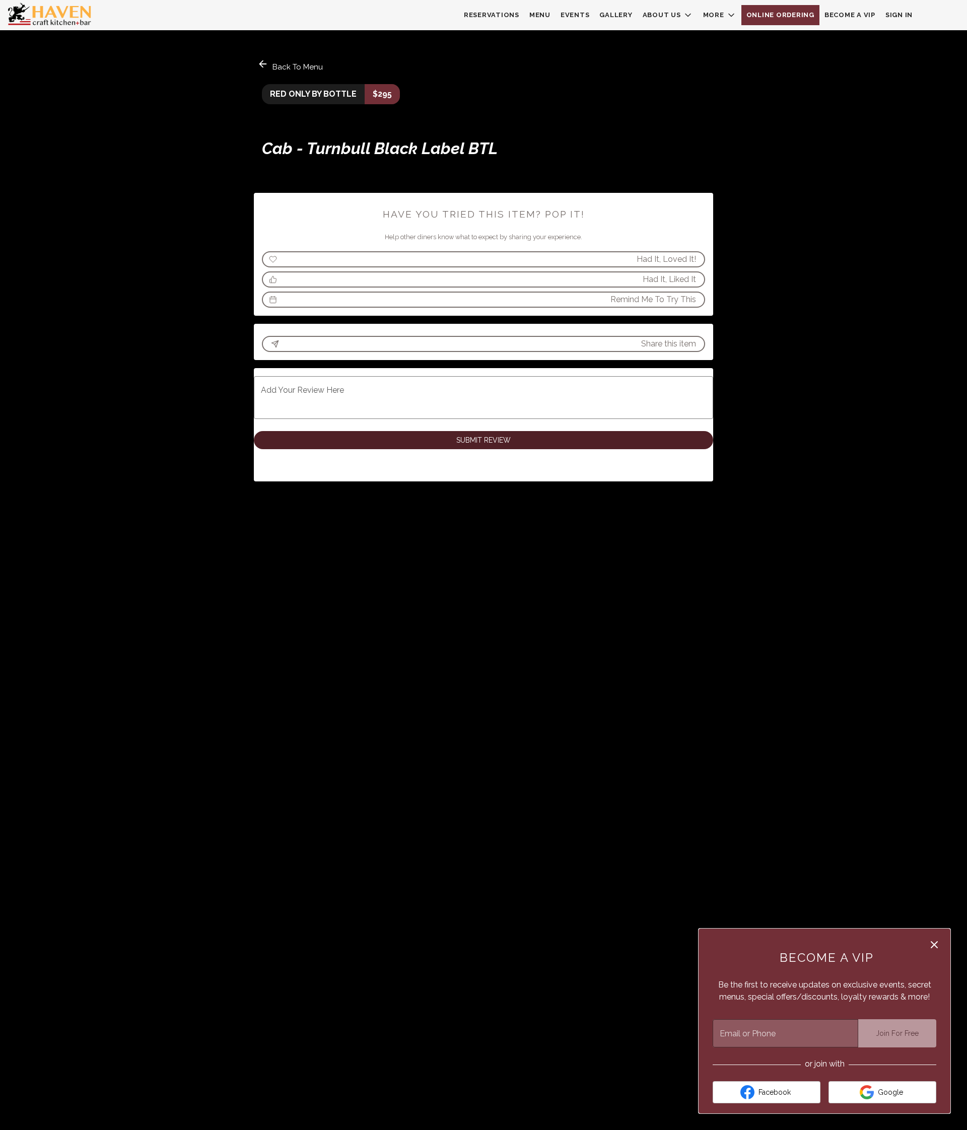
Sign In (899, 15)
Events (575, 15)
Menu (539, 15)
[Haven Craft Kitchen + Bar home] (53, 15)
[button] (668, 15)
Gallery (615, 15)
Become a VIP (849, 15)
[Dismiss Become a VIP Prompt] (934, 945)
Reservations (491, 15)
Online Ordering (780, 15)
